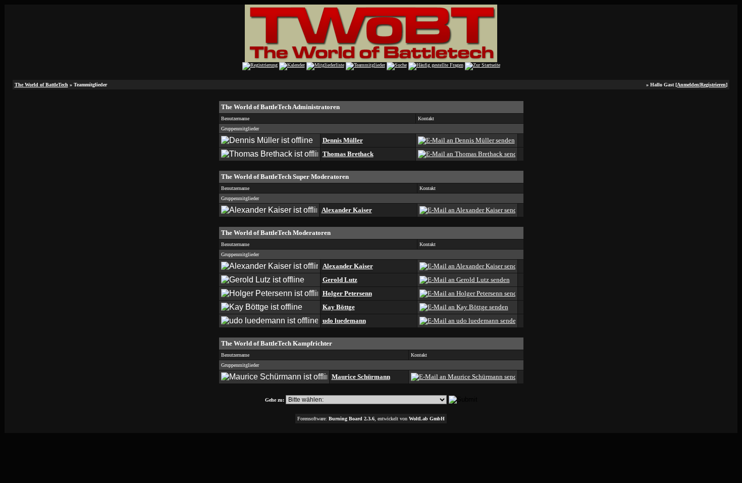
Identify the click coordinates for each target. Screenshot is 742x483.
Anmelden (688, 84)
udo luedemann (344, 320)
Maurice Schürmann (361, 376)
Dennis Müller (343, 140)
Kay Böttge (339, 307)
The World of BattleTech (41, 84)
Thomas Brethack (348, 154)
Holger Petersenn (347, 293)
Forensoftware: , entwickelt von (371, 418)
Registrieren (713, 84)
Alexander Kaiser (347, 210)
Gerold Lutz (340, 279)
